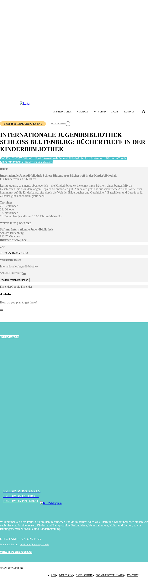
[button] (143, 111)
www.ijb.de (19, 239)
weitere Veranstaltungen (15, 279)
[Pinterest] (80, 103)
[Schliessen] (1, 310)
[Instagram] (71, 103)
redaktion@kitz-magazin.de (34, 544)
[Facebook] (62, 103)
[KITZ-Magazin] (74, 508)
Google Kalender (21, 286)
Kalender (5, 286)
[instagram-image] (24, 367)
